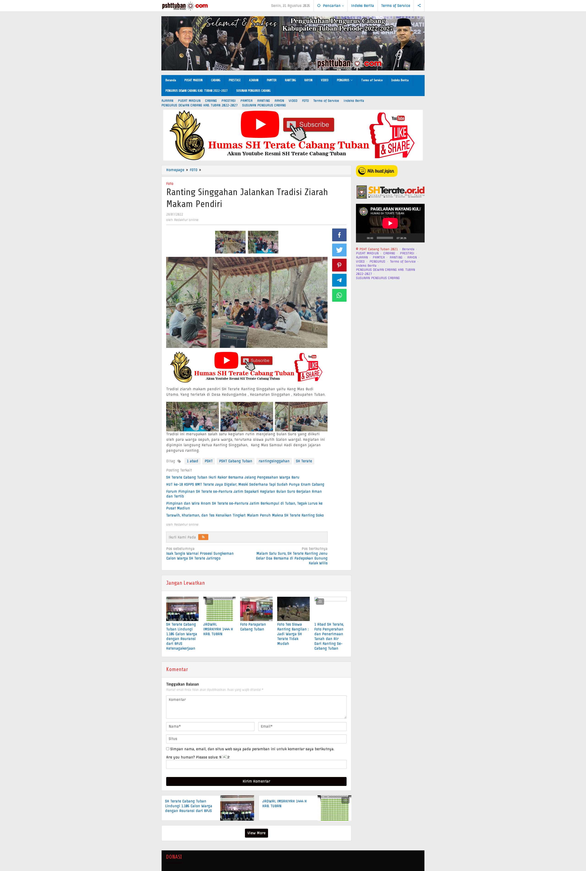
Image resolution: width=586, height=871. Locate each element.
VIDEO (360, 261)
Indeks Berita (366, 265)
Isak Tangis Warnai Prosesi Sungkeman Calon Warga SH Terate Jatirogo (200, 553)
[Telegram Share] (339, 280)
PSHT (209, 461)
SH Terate (304, 461)
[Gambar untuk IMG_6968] (230, 242)
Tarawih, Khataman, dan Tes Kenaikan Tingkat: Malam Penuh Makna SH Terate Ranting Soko (245, 515)
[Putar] (362, 238)
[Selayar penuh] (418, 238)
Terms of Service (403, 261)
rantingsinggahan (274, 461)
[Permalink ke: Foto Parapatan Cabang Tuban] (256, 609)
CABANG (389, 253)
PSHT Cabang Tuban (235, 461)
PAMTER (379, 257)
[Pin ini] (339, 265)
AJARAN (362, 257)
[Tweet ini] (339, 250)
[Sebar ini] (339, 235)
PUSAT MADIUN (367, 253)
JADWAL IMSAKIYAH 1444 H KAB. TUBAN (218, 629)
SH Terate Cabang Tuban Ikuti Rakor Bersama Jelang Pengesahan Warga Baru (233, 477)
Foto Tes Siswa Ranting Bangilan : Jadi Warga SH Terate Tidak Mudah (293, 634)
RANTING (396, 257)
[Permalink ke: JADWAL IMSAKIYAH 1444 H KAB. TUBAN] (219, 609)
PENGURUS (377, 261)
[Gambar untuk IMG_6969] (263, 242)
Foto (169, 184)
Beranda (408, 249)
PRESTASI (407, 253)
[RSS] (203, 537)
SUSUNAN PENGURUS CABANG (378, 278)
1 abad (192, 461)
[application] (390, 223)
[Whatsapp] (339, 295)
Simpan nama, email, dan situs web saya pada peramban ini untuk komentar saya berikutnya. (252, 749)
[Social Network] (419, 5)
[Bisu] (411, 238)
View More (256, 833)
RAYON (412, 257)
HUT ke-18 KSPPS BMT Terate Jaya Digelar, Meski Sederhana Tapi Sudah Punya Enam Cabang (245, 484)
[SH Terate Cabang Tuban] (184, 6)
